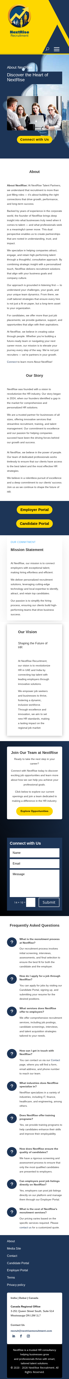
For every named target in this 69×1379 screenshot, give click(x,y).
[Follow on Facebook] (21, 1336)
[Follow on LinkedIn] (14, 1336)
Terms (11, 1277)
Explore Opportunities (34, 811)
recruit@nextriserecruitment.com (31, 1330)
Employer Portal (34, 510)
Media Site (14, 1248)
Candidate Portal (34, 524)
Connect (12, 361)
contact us (25, 1227)
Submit (49, 902)
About (11, 1241)
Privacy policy (16, 1284)
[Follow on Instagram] (28, 1336)
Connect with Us (34, 139)
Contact (55, 1060)
